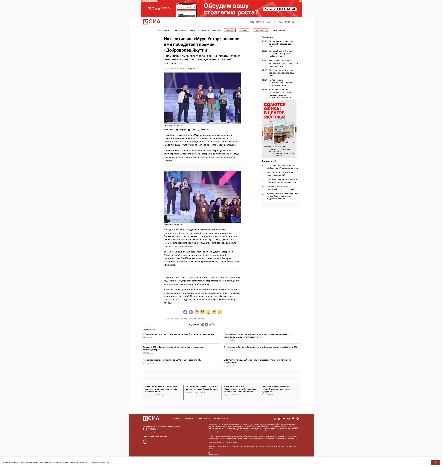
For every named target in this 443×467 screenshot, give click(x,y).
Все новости (163, 30)
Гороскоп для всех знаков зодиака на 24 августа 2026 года (281, 73)
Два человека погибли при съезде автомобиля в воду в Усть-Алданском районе (283, 196)
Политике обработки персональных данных (92, 462)
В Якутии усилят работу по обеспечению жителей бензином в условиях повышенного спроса (240, 389)
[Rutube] (293, 418)
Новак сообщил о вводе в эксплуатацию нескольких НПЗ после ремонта (283, 63)
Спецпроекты (278, 30)
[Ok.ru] (206, 324)
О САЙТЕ (176, 419)
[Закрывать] (440, 458)
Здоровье (216, 30)
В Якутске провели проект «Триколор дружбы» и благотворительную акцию (178, 334)
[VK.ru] (202, 324)
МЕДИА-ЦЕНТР (204, 419)
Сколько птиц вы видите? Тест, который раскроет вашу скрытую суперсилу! (277, 389)
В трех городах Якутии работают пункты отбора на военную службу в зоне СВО (261, 347)
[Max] (297, 418)
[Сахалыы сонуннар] (255, 22)
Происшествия (179, 30)
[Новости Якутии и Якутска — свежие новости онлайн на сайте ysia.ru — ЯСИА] (152, 21)
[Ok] (279, 418)
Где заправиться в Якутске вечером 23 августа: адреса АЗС (281, 44)
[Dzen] (192, 130)
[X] (214, 324)
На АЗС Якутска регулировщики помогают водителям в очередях (281, 82)
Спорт (192, 30)
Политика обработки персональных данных (223, 442)
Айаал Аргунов (190, 69)
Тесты (264, 395)
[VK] (274, 418)
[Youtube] (288, 418)
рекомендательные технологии (234, 436)
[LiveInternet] (222, 453)
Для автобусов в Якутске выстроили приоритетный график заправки (281, 53)
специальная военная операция (193, 319)
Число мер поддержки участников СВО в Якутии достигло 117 (172, 360)
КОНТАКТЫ (188, 419)
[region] (221, 461)
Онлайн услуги (221, 419)
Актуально (148, 395)
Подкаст (230, 30)
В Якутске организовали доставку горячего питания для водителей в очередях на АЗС (161, 389)
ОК (436, 462)
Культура (189, 392)
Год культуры (261, 30)
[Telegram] (210, 324)
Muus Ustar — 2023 (172, 319)
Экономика (203, 30)
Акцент (244, 30)
